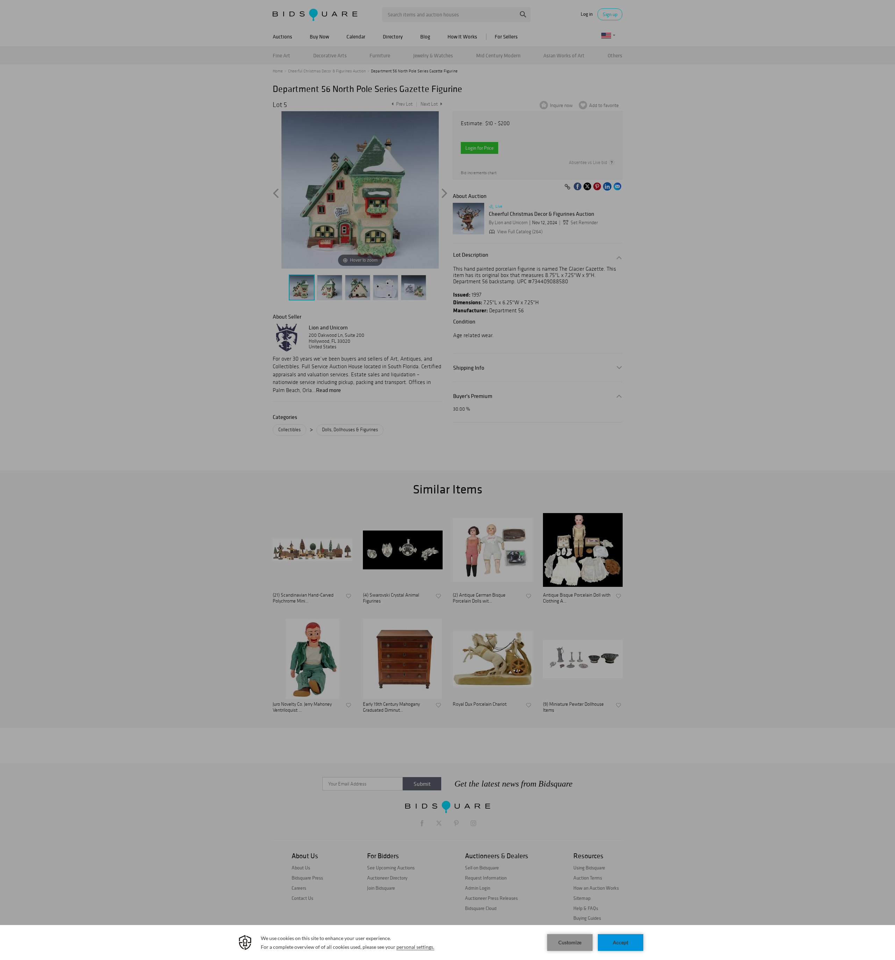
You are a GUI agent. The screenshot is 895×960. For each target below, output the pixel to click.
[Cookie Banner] (447, 942)
